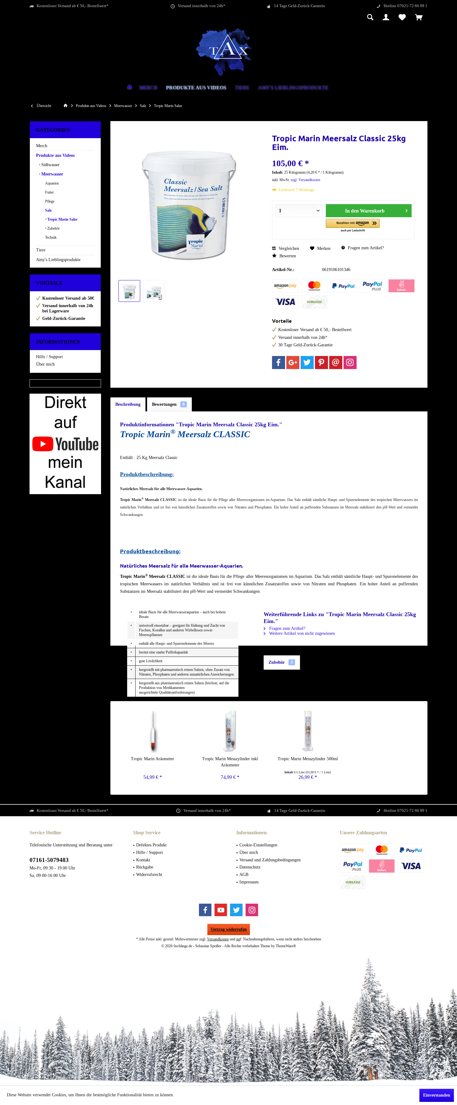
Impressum (249, 882)
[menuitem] (418, 18)
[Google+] (292, 362)
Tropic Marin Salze (61, 219)
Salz (48, 210)
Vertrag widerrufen (228, 929)
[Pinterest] (321, 362)
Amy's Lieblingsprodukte (58, 259)
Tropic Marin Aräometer (152, 758)
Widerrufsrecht (149, 874)
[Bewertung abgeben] (343, 155)
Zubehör (53, 228)
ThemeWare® (286, 946)
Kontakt (143, 860)
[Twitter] (307, 362)
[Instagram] (350, 362)
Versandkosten (218, 939)
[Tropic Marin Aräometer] (152, 731)
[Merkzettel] (402, 17)
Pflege (49, 201)
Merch (41, 145)
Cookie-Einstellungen (258, 845)
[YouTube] (221, 910)
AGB (243, 874)
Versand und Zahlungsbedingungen (270, 860)
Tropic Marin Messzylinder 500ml (308, 758)
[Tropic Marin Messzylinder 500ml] (308, 731)
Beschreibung (128, 404)
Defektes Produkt (151, 845)
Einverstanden (436, 1095)
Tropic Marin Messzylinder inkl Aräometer (230, 761)
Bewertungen (168, 404)
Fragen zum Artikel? (365, 248)
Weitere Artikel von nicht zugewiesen (301, 633)
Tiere (40, 250)
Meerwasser (51, 174)
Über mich (45, 364)
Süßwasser (50, 164)
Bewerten (287, 256)
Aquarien (51, 183)
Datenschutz (250, 867)
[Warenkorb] (419, 17)
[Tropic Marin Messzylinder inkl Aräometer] (230, 731)
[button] (353, 226)
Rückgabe (144, 867)
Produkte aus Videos (55, 155)
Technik (50, 237)
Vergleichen (288, 248)
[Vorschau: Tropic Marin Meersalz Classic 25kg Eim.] (129, 291)
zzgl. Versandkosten (305, 180)
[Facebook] (278, 362)
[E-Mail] (335, 362)
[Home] (129, 88)
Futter (49, 192)
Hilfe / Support (49, 356)
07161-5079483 (49, 860)
